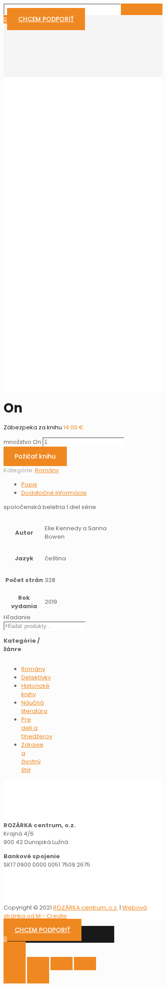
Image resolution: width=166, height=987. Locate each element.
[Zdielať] (38, 963)
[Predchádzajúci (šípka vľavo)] (15, 976)
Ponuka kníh (38, 295)
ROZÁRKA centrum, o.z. (85, 907)
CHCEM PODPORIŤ (46, 19)
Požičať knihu (35, 456)
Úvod (28, 287)
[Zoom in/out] (85, 963)
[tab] (73, 484)
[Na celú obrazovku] (61, 963)
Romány (33, 304)
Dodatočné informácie (54, 493)
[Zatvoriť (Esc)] (15, 963)
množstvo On (22, 442)
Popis (29, 484)
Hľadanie (17, 617)
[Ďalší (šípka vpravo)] (38, 976)
